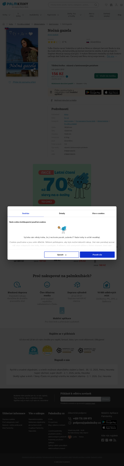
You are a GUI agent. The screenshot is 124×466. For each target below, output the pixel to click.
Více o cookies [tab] (98, 213)
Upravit (60, 255)
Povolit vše (97, 255)
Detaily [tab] (62, 213)
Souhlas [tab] (25, 213)
